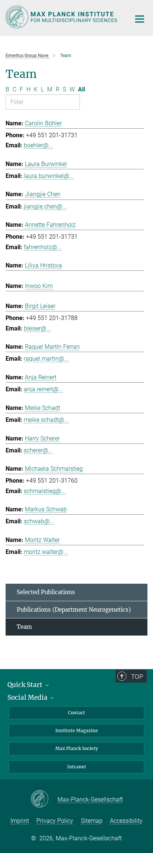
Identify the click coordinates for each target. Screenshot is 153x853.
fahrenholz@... (43, 247)
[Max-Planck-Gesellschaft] (44, 799)
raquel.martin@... (46, 358)
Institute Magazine (76, 730)
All (81, 89)
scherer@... (38, 450)
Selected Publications (46, 592)
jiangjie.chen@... (45, 206)
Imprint (19, 820)
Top (137, 676)
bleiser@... (37, 328)
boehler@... (38, 145)
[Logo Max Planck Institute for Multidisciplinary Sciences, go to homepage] (63, 17)
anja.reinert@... (43, 389)
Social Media (28, 697)
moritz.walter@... (46, 551)
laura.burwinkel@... (49, 175)
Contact (76, 712)
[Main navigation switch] (139, 19)
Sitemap (91, 820)
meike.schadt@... (46, 419)
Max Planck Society (76, 748)
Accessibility (126, 820)
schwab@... (39, 521)
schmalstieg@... (45, 491)
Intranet (76, 766)
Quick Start (25, 685)
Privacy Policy (54, 820)
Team (24, 626)
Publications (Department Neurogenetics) (74, 609)
